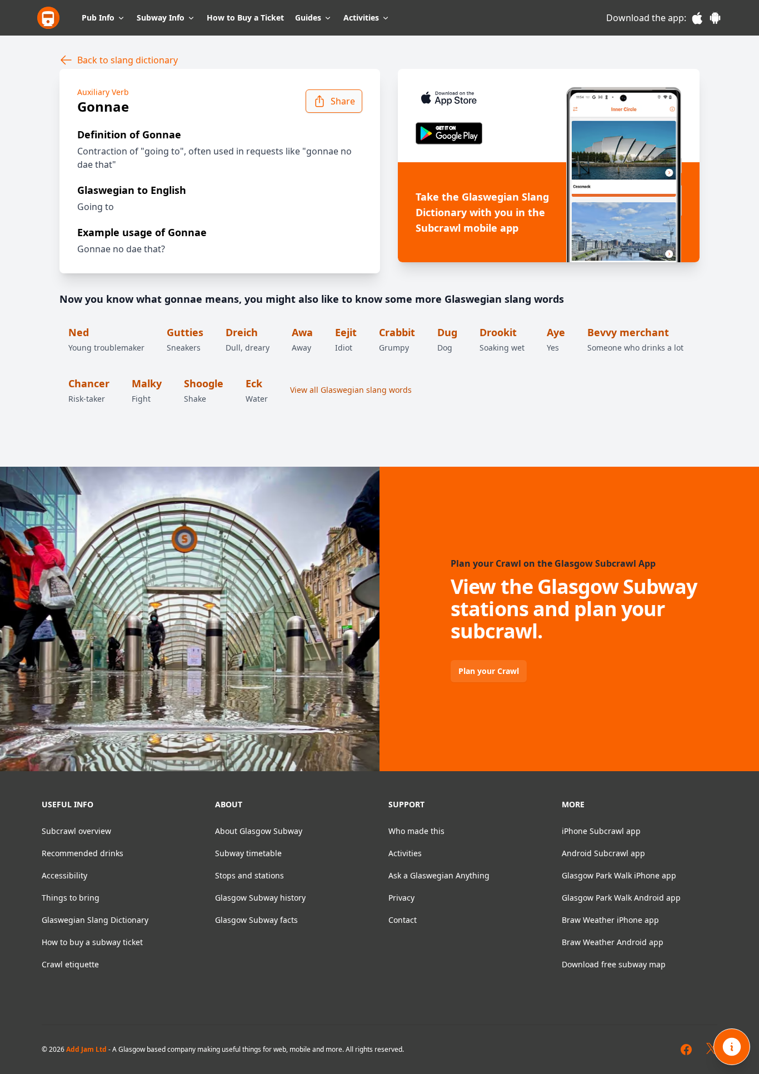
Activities (361, 17)
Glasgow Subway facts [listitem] (256, 920)
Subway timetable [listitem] (248, 853)
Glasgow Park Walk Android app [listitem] (621, 897)
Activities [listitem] (405, 853)
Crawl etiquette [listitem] (70, 964)
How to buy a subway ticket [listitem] (92, 942)
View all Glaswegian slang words (351, 389)
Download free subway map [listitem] (614, 964)
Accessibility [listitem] (64, 875)
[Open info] (731, 1046)
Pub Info (98, 17)
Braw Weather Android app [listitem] (612, 942)
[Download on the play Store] (428, 133)
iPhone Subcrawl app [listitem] (601, 831)
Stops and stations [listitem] (249, 875)
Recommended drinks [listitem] (82, 853)
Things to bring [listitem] (70, 897)
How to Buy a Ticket (245, 17)
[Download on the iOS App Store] (428, 98)
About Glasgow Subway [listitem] (258, 831)
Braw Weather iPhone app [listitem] (610, 920)
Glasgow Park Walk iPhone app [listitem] (619, 875)
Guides (308, 17)
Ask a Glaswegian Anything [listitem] (439, 875)
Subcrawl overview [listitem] (76, 831)
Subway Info (160, 17)
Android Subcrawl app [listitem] (603, 853)
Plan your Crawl (488, 671)
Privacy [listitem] (401, 897)
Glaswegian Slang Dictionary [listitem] (95, 920)
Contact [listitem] (402, 920)
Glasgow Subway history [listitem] (260, 897)
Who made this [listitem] (416, 831)
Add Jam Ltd (86, 1049)
